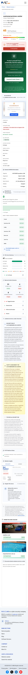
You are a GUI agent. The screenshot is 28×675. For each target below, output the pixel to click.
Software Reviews (6, 639)
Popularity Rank (6, 125)
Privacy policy (4, 668)
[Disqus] (14, 587)
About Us (3, 649)
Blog (2, 636)
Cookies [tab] (20, 464)
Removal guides (5, 631)
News (3, 633)
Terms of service (23, 668)
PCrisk (3, 7)
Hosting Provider (6, 143)
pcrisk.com (15, 614)
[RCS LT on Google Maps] (2, 622)
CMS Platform (6, 158)
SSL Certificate (6, 137)
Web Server (5, 153)
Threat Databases (6, 132)
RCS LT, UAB (5, 611)
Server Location (6, 148)
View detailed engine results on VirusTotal (12, 249)
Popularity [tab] (8, 464)
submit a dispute (21, 515)
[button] (25, 3)
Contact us (4, 646)
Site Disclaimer (13, 668)
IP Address (5, 163)
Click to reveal (14, 114)
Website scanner (5, 657)
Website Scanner (11, 7)
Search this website (6, 659)
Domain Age (5, 120)
